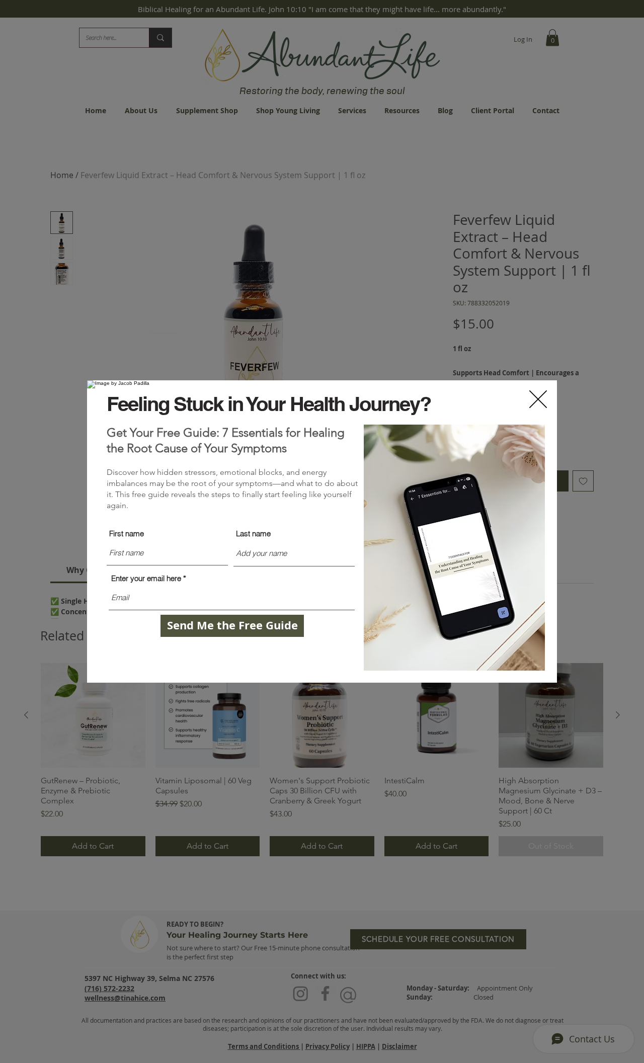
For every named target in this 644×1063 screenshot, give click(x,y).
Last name (253, 533)
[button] (538, 399)
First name (126, 533)
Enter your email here (146, 578)
